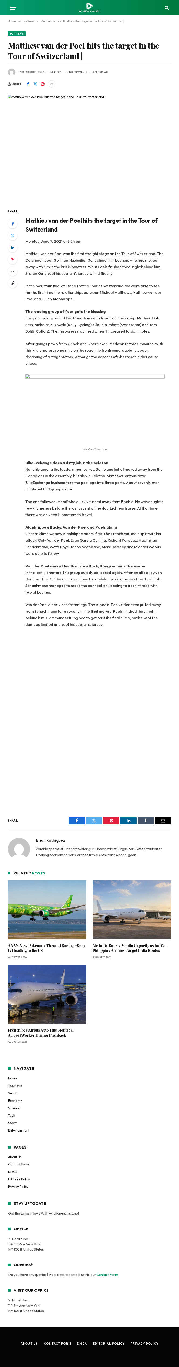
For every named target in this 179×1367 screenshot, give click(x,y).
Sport (12, 1123)
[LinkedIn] (12, 247)
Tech (11, 1115)
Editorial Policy (19, 1179)
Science (14, 1108)
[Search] (166, 7)
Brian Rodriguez (32, 71)
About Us (14, 1157)
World (12, 1093)
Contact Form (18, 1164)
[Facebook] (12, 223)
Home (12, 1078)
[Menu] (13, 7)
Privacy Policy (18, 1187)
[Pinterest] (12, 259)
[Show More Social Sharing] (51, 84)
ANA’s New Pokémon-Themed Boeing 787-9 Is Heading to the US (46, 948)
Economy (15, 1101)
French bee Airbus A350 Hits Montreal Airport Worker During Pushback (40, 1033)
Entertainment (18, 1130)
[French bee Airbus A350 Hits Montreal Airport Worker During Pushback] (47, 994)
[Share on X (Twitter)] (35, 84)
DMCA (12, 1172)
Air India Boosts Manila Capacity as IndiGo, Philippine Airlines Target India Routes (130, 948)
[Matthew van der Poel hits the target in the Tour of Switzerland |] (89, 148)
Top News (17, 33)
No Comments (78, 71)
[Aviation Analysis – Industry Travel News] (89, 7)
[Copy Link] (12, 283)
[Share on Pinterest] (42, 84)
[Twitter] (12, 235)
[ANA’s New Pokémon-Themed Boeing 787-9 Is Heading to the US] (47, 909)
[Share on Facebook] (27, 84)
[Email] (12, 271)
